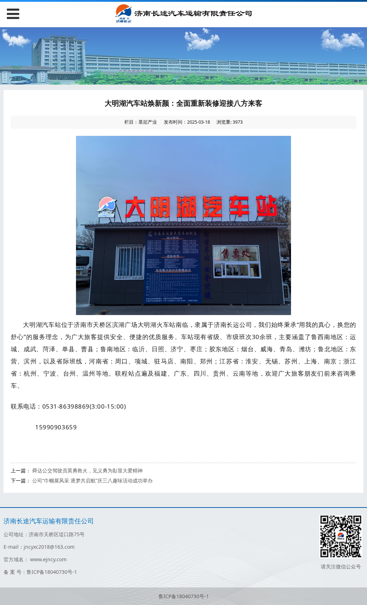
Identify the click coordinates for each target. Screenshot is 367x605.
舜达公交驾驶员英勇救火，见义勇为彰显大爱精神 (87, 470)
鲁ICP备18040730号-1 (183, 596)
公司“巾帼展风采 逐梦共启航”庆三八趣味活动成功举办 (92, 480)
